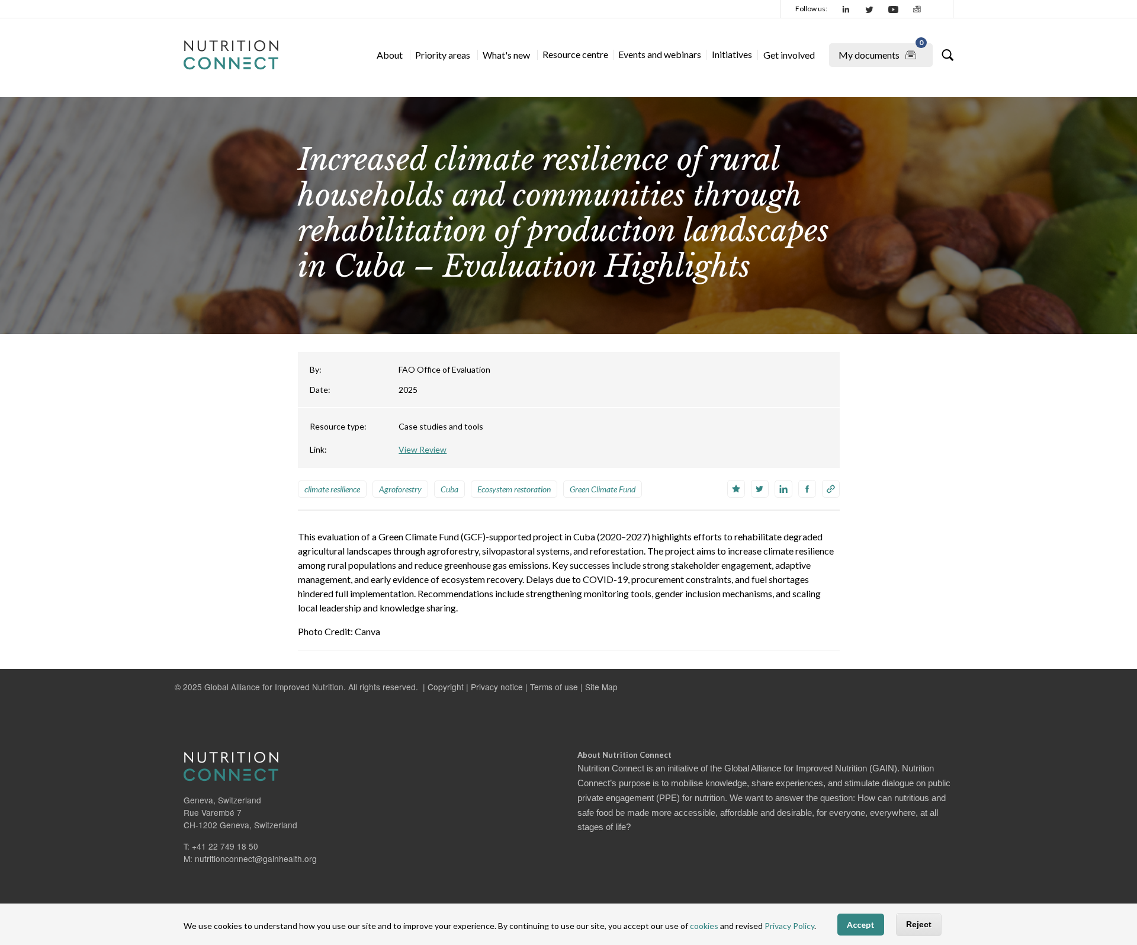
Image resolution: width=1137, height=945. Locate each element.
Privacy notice (497, 687)
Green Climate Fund (602, 489)
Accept (861, 925)
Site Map (601, 687)
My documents (881, 51)
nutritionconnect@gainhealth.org (256, 858)
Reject (919, 924)
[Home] (231, 55)
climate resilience (332, 489)
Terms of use (554, 687)
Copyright (446, 687)
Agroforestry (400, 489)
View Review (423, 449)
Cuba (449, 489)
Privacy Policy (789, 926)
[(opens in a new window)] (846, 9)
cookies (704, 926)
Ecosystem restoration (514, 489)
